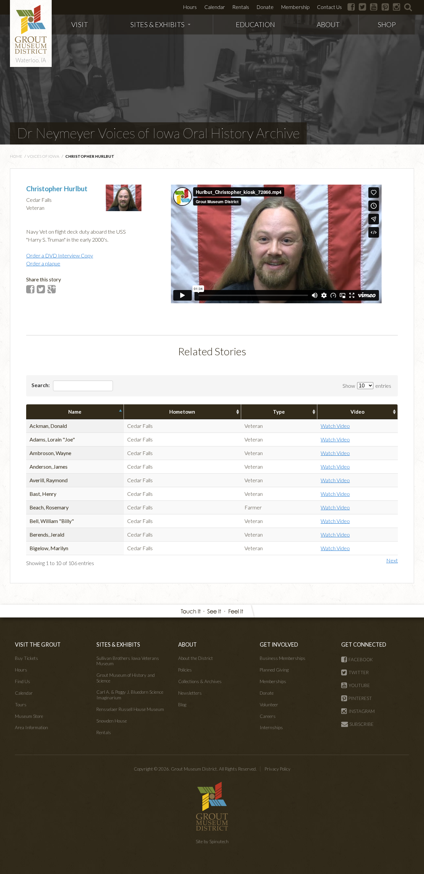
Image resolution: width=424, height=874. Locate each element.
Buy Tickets (26, 658)
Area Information (31, 727)
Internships (271, 727)
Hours (190, 7)
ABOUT (328, 24)
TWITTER (358, 672)
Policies (185, 669)
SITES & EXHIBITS (157, 24)
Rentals (240, 7)
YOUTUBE (359, 685)
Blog (182, 704)
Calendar (214, 7)
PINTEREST (360, 698)
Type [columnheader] (279, 412)
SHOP (387, 24)
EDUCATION (255, 24)
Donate (265, 7)
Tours (20, 704)
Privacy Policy (278, 769)
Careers (268, 716)
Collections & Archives (200, 681)
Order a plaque (43, 263)
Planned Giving (274, 669)
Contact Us (329, 7)
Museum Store (29, 716)
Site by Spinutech (212, 841)
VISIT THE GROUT (38, 644)
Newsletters (190, 693)
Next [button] (392, 560)
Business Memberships (282, 658)
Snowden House (111, 721)
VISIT (79, 24)
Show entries (367, 385)
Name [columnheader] (74, 412)
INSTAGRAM (361, 711)
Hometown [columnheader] (182, 412)
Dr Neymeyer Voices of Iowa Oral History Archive (158, 133)
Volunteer (269, 704)
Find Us (22, 681)
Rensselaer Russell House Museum (130, 709)
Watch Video (335, 426)
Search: (41, 385)
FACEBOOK (360, 659)
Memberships (273, 681)
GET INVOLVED (279, 644)
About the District (195, 658)
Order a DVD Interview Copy (59, 255)
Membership (295, 7)
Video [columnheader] (357, 412)
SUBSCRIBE (361, 724)
